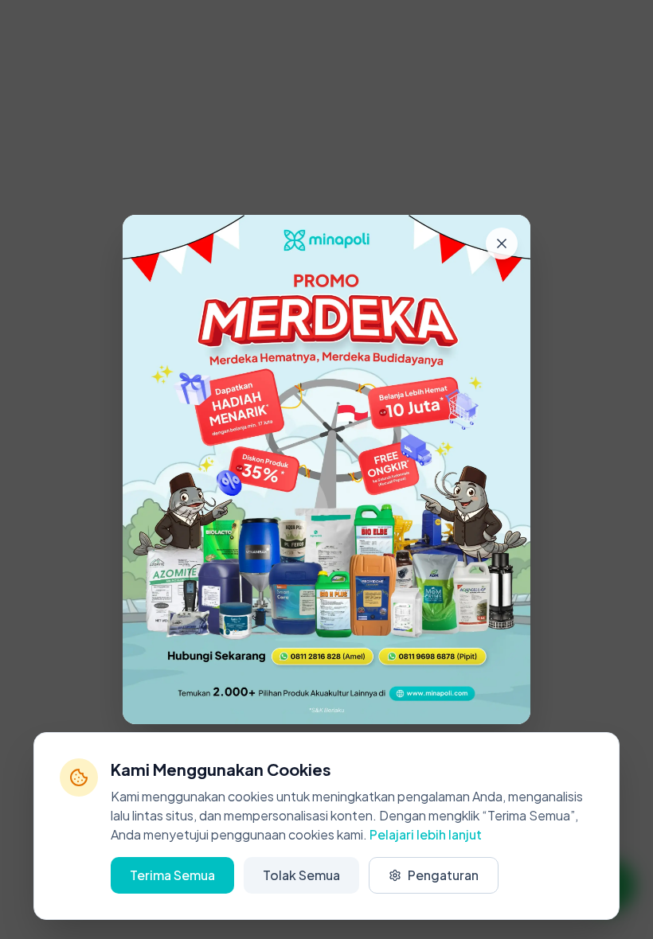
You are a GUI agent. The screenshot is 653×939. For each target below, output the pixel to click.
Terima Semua (172, 875)
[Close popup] (502, 243)
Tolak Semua (301, 875)
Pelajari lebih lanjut (426, 834)
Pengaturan (443, 875)
